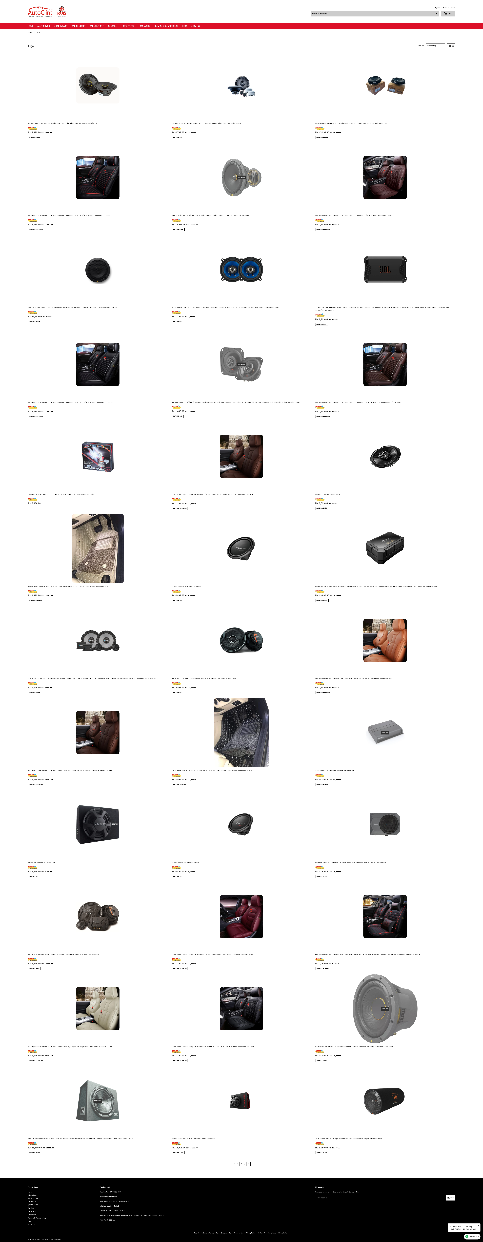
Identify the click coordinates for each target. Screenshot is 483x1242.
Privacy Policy (250, 1233)
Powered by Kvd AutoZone (51, 1240)
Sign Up (450, 1198)
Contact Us (145, 26)
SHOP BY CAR (60, 26)
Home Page (272, 1233)
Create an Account (449, 8)
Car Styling (128, 26)
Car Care (112, 26)
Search (196, 1233)
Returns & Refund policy (166, 26)
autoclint (36, 1240)
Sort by (421, 46)
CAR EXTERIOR (96, 26)
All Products (43, 26)
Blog (184, 26)
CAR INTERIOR (78, 26)
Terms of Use (239, 1233)
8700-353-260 (115, 1192)
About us (195, 26)
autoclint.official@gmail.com (119, 1201)
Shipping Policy (226, 1233)
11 (248, 1164)
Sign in (437, 8)
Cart (450, 13)
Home (30, 26)
